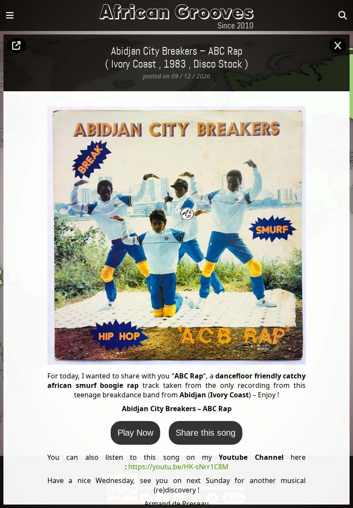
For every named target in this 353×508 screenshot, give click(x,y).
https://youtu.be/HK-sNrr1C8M (178, 466)
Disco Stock (217, 64)
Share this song (205, 432)
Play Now (135, 432)
